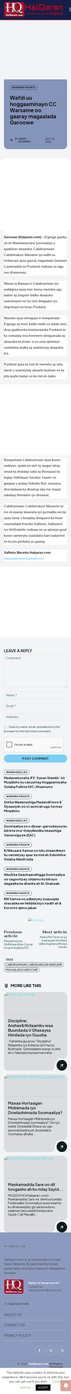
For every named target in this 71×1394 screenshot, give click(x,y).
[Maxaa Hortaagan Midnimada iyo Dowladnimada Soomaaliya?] (35, 1086)
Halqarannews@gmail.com (24, 558)
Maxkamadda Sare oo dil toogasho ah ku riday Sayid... (35, 1187)
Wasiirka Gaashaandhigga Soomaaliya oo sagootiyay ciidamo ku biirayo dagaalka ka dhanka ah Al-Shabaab (34, 879)
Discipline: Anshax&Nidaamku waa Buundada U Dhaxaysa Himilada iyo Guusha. (30, 1027)
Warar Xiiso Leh (16, 772)
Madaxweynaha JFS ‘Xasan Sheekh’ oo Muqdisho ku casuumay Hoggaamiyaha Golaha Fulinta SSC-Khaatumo (35, 782)
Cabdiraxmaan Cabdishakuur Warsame (34, 964)
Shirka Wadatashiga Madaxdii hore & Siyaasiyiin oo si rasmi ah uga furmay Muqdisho (33, 806)
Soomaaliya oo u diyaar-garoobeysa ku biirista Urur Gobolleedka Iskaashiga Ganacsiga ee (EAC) (35, 830)
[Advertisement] (35, 195)
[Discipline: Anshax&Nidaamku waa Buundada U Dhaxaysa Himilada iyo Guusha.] (35, 1003)
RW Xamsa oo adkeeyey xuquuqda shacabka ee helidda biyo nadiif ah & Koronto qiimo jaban (33, 903)
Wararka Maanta (23, 87)
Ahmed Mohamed (25, 140)
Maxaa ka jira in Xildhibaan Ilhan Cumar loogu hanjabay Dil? (18, 944)
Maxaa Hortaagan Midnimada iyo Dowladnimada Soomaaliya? (35, 1107)
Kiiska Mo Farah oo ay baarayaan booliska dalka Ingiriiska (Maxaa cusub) (53, 942)
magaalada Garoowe (22, 969)
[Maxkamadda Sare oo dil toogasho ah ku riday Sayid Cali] (35, 1167)
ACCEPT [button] (43, 1387)
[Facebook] (39, 1350)
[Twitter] (62, 1350)
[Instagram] (51, 1350)
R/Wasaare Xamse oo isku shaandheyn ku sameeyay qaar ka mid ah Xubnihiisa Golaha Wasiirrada (35, 854)
